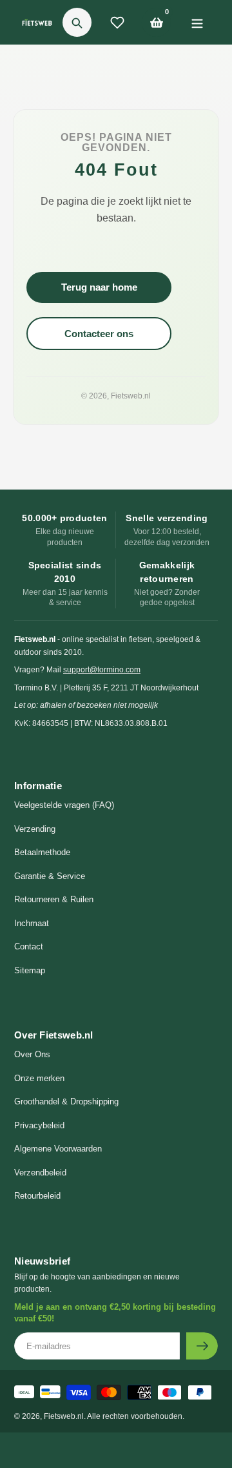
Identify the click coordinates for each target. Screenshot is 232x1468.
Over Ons (32, 1054)
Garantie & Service (49, 876)
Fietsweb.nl (131, 395)
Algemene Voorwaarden (58, 1148)
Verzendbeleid (40, 1172)
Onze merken (39, 1078)
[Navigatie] (196, 22)
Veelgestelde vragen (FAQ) (64, 805)
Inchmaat (31, 923)
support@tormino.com (101, 669)
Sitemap (29, 970)
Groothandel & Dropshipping (66, 1101)
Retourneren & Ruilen (53, 899)
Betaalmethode (42, 852)
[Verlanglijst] (117, 22)
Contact (28, 946)
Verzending (34, 829)
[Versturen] (202, 1345)
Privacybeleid (39, 1125)
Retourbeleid (37, 1196)
